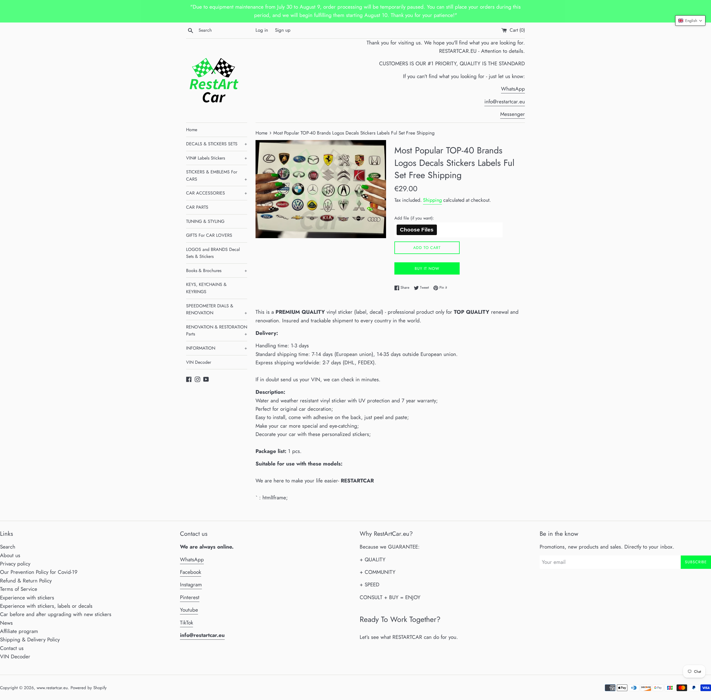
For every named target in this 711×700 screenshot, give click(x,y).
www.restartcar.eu (52, 688)
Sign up (283, 30)
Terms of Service (18, 589)
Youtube (189, 610)
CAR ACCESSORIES (216, 193)
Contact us (12, 648)
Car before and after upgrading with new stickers (55, 614)
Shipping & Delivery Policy (30, 639)
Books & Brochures (216, 270)
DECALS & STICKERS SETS (216, 144)
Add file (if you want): (414, 218)
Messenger (512, 114)
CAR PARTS (197, 207)
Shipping (432, 200)
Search (7, 546)
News (6, 623)
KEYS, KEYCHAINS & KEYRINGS (206, 288)
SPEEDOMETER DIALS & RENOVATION (216, 309)
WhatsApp (513, 89)
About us (10, 555)
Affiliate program (19, 631)
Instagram (191, 584)
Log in (262, 30)
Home (191, 129)
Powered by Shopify (89, 688)
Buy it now (427, 268)
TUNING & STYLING (205, 221)
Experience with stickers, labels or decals (46, 606)
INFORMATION (216, 348)
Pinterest (189, 597)
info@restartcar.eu (504, 101)
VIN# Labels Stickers (216, 158)
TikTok (186, 622)
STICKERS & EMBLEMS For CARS (216, 175)
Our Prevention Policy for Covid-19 (38, 572)
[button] (690, 21)
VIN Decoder (198, 362)
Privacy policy (15, 563)
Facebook (190, 572)
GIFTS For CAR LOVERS (209, 235)
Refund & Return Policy (26, 580)
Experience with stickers (27, 597)
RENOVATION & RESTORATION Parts (216, 330)
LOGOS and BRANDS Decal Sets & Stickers (213, 253)
